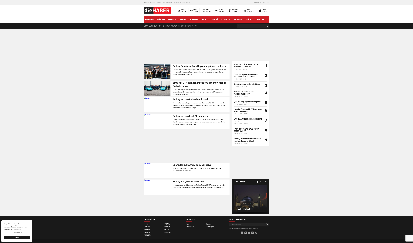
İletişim (208, 224)
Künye (188, 224)
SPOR (204, 19)
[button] (256, 179)
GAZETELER (185, 2)
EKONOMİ (214, 19)
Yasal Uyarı (210, 227)
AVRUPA (183, 19)
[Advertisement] (187, 47)
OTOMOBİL (237, 19)
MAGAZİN (152, 2)
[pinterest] (256, 232)
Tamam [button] (17, 237)
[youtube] (252, 232)
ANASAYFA (149, 19)
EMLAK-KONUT (167, 2)
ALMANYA (172, 19)
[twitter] (245, 232)
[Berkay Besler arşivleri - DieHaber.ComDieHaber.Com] (157, 10)
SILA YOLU (225, 19)
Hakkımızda (190, 227)
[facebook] (242, 232)
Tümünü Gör (263, 182)
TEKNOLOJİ (259, 19)
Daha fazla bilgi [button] (17, 233)
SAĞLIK (248, 19)
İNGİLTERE (194, 19)
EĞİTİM (159, 2)
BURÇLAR (177, 2)
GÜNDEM (161, 19)
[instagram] (249, 232)
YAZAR (146, 2)
